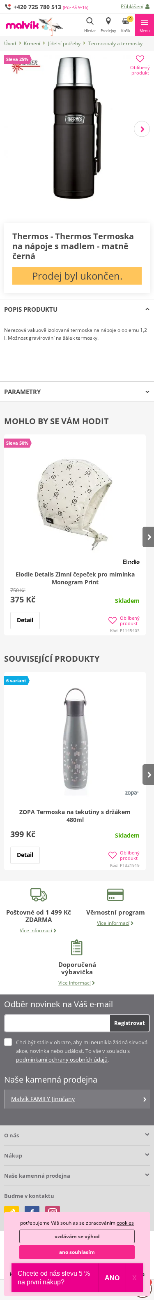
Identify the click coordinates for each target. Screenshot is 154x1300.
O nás (11, 1135)
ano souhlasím (77, 1252)
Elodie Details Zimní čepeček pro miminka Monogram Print (75, 578)
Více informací (36, 930)
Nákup (13, 1155)
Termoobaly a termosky (115, 43)
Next (142, 129)
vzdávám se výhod (77, 1236)
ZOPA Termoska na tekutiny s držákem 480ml (75, 816)
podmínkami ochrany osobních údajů (62, 1059)
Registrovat (129, 1023)
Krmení (32, 43)
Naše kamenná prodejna (37, 1175)
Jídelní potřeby (64, 43)
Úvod (10, 43)
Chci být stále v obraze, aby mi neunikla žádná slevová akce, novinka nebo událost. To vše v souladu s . (81, 1051)
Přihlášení (132, 6)
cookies (125, 1222)
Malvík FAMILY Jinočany (43, 1099)
